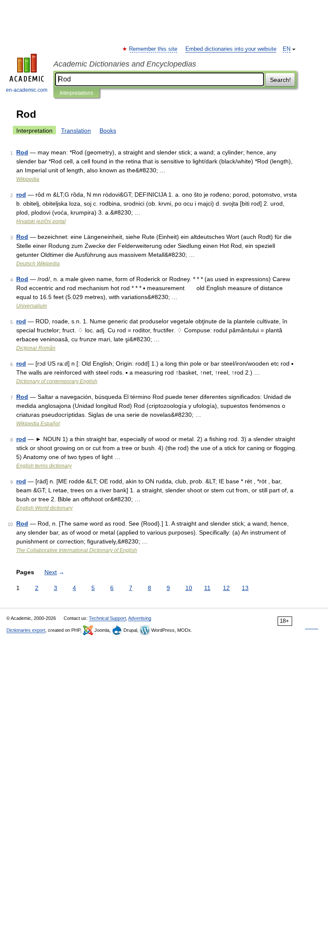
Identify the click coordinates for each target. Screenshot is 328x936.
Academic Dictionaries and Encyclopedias (124, 64)
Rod (22, 152)
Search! (280, 79)
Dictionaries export (25, 630)
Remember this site (153, 49)
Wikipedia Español (38, 424)
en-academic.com (26, 90)
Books (108, 130)
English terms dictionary (44, 466)
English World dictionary (44, 508)
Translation (76, 130)
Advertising (139, 618)
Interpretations (76, 93)
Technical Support (107, 618)
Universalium (31, 306)
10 (188, 587)
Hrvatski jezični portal (41, 221)
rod (21, 194)
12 (226, 587)
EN (286, 49)
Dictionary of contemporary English (56, 381)
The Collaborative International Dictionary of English (76, 550)
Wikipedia (27, 179)
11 (207, 587)
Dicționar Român (36, 348)
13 (245, 587)
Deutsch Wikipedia (38, 264)
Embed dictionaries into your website (230, 49)
